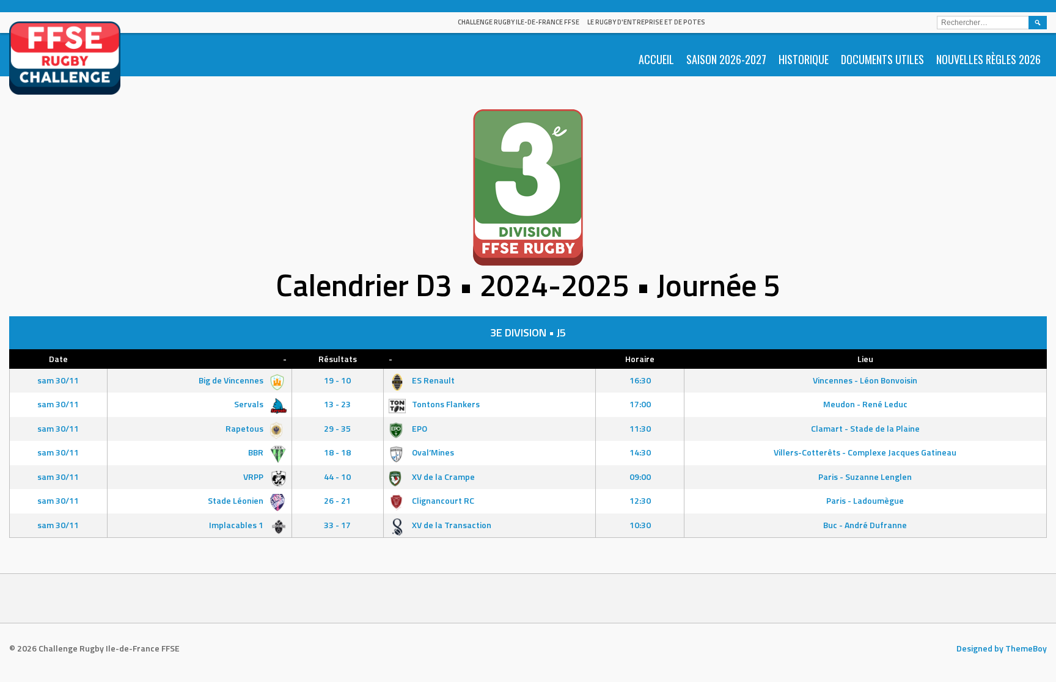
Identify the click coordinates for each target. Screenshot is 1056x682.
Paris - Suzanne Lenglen (865, 476)
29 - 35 (337, 428)
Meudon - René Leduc (865, 403)
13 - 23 (337, 403)
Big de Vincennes (232, 380)
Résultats (337, 358)
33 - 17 (337, 524)
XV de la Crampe (442, 476)
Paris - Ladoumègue (865, 500)
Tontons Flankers (445, 403)
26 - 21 (337, 500)
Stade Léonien (236, 500)
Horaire (639, 358)
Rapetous (245, 428)
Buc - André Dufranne (865, 524)
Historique (804, 59)
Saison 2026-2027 (726, 59)
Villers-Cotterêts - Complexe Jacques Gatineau (865, 452)
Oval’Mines (432, 452)
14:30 (640, 452)
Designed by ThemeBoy (1001, 648)
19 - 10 (337, 380)
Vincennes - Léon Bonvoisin (865, 380)
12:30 (640, 500)
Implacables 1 (237, 524)
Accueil (656, 59)
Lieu (865, 358)
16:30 (640, 380)
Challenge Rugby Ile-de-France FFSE (518, 22)
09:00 (640, 476)
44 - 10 (337, 476)
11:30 (640, 428)
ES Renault (432, 380)
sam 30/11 (58, 380)
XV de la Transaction (450, 524)
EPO (418, 428)
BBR (256, 452)
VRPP (254, 476)
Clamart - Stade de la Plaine (865, 428)
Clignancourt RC (442, 500)
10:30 (640, 524)
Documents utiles (882, 59)
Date (58, 358)
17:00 (640, 403)
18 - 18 (337, 452)
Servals (249, 403)
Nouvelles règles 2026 (988, 59)
